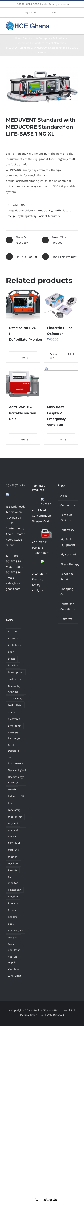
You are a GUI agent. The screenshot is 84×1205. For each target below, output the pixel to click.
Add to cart (53, 356)
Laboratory (14, 809)
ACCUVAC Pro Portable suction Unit (22, 413)
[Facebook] (7, 604)
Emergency (14, 725)
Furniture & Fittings (68, 517)
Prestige (13, 896)
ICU (22, 796)
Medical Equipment (67, 542)
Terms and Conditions (67, 606)
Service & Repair (67, 576)
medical (13, 823)
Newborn (13, 863)
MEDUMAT (14, 843)
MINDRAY (13, 849)
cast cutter (14, 679)
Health (12, 789)
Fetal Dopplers (13, 748)
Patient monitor (13, 880)
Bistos (11, 658)
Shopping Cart (66, 591)
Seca (11, 923)
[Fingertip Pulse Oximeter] (61, 304)
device (12, 712)
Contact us (67, 505)
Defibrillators (62, 210)
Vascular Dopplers (13, 959)
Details (24, 357)
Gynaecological (17, 770)
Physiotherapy (68, 564)
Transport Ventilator (14, 947)
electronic (14, 718)
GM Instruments (15, 760)
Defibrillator (15, 705)
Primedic (13, 903)
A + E (63, 495)
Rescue (12, 910)
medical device (13, 833)
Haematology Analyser (16, 779)
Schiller (12, 917)
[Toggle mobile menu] (76, 25)
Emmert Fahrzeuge (14, 735)
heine (11, 796)
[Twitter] (13, 604)
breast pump (15, 672)
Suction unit (15, 930)
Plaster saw (14, 889)
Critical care (15, 698)
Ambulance (15, 645)
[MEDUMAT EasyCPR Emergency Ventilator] (61, 383)
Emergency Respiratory (21, 216)
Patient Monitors (49, 216)
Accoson (13, 638)
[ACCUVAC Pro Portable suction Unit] (23, 383)
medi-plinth (15, 816)
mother (12, 856)
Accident (13, 631)
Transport (13, 937)
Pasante (12, 870)
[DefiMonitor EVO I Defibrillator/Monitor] (23, 304)
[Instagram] (19, 604)
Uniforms (66, 619)
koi (10, 803)
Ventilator (14, 969)
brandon (13, 665)
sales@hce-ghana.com (55, 4)
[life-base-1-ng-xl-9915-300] (42, 86)
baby (11, 651)
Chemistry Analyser (14, 689)
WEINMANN (15, 976)
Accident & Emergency (36, 210)
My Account (68, 554)
